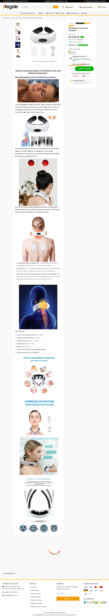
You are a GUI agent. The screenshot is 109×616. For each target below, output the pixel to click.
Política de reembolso (36, 600)
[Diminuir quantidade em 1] (69, 69)
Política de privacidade (37, 603)
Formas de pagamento (77, 42)
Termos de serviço (36, 593)
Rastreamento (60, 13)
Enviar (68, 598)
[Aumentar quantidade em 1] (74, 69)
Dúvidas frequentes (73, 13)
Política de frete (35, 590)
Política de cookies (36, 597)
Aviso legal (33, 587)
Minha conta (69, 7)
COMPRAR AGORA (84, 69)
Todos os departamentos (28, 13)
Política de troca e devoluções (38, 606)
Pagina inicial (6, 17)
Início (42, 13)
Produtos (50, 13)
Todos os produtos (16, 17)
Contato (85, 13)
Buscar (56, 7)
